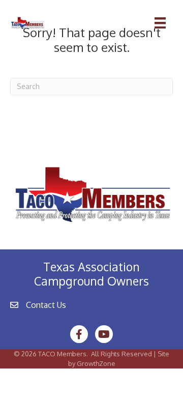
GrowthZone (96, 363)
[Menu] (160, 23)
